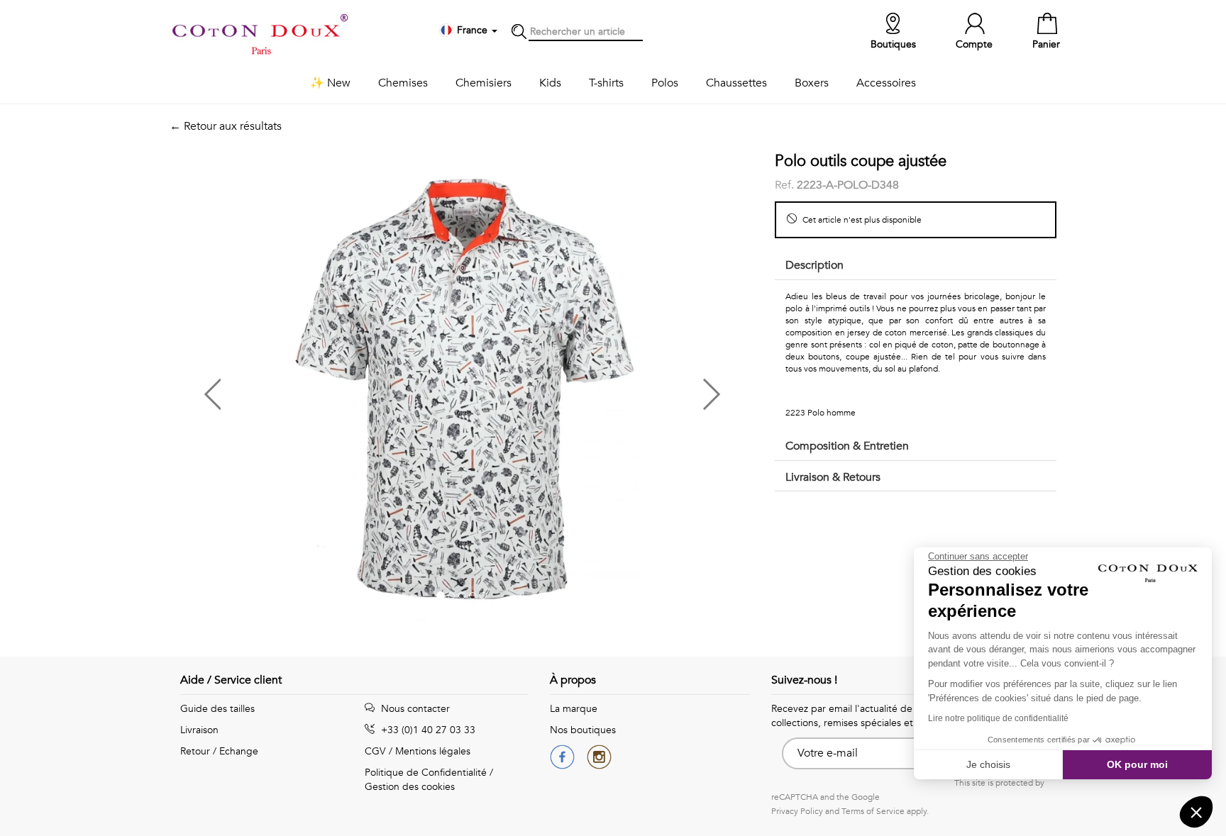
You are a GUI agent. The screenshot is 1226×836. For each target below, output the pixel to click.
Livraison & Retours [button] (832, 477)
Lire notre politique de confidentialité (998, 718)
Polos (664, 83)
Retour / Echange (219, 751)
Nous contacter (414, 708)
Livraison (199, 730)
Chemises (403, 83)
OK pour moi (1137, 764)
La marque (573, 708)
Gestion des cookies (410, 786)
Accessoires (886, 83)
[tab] (915, 266)
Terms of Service (873, 811)
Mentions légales (432, 751)
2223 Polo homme (820, 412)
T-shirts (606, 83)
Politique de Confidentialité (426, 772)
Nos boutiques (583, 730)
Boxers (812, 83)
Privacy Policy (797, 811)
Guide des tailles (217, 708)
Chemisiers (483, 83)
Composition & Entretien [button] (847, 446)
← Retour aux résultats (226, 126)
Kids (550, 83)
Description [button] (814, 265)
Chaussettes (736, 83)
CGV (375, 751)
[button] (316, 388)
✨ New (330, 83)
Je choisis (988, 764)
